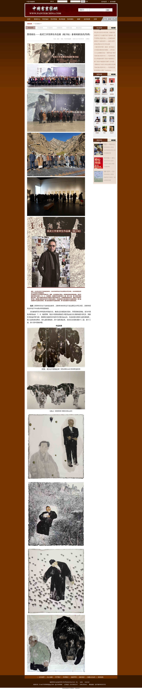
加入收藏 (50, 677)
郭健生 (97, 133)
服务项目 (82, 677)
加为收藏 (112, 1)
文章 (95, 19)
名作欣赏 (87, 19)
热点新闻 (99, 28)
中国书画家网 (31, 1)
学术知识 (45, 19)
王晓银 (104, 104)
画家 (78, 19)
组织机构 (100, 677)
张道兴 (104, 123)
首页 (28, 19)
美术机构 (62, 19)
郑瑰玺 (97, 84)
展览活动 (99, 140)
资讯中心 (37, 19)
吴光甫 (104, 113)
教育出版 (69, 27)
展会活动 (79, 27)
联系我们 (66, 677)
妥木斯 (112, 123)
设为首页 (104, 1)
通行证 (52, 1)
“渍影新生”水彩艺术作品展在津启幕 (104, 64)
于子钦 (104, 84)
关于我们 (58, 677)
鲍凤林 (97, 113)
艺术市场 (54, 19)
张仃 (104, 133)
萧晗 (97, 123)
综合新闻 (40, 27)
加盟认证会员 (91, 677)
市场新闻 (50, 27)
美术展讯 (70, 19)
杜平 (97, 104)
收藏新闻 (59, 27)
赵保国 (112, 94)
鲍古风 (112, 113)
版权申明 (74, 677)
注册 (86, 1)
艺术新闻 (37, 23)
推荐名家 (99, 74)
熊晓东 (112, 84)
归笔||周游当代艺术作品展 (102, 44)
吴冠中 (112, 133)
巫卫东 (112, 104)
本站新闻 (30, 27)
